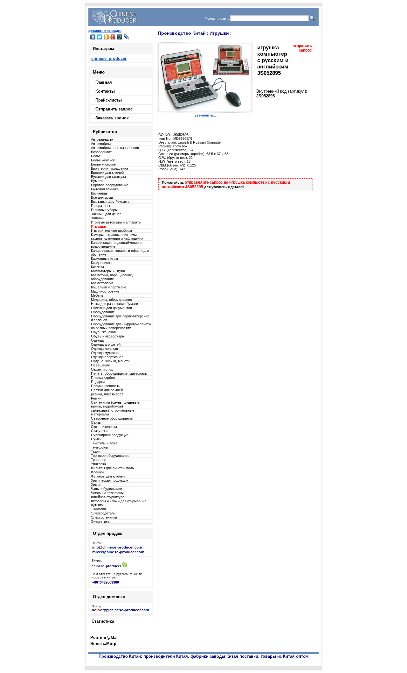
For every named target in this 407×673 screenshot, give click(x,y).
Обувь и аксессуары (108, 336)
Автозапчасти (102, 139)
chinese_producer (109, 58)
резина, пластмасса (107, 394)
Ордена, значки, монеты (110, 361)
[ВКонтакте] (93, 37)
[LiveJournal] (126, 37)
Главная (103, 82)
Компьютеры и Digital (108, 271)
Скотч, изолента (104, 427)
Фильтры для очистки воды (113, 468)
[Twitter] (99, 37)
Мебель (97, 295)
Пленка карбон (103, 377)
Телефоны (99, 447)
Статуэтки (99, 431)
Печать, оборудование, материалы (119, 373)
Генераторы (100, 206)
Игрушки (219, 33)
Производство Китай (182, 33)
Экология (98, 509)
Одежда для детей (106, 344)
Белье (96, 156)
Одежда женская (104, 349)
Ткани (95, 451)
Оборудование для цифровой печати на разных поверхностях (121, 326)
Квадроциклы (101, 263)
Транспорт (99, 460)
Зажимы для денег (106, 214)
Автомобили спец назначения (115, 148)
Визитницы (99, 193)
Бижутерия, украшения (109, 168)
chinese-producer (106, 566)
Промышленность (105, 386)
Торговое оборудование (110, 455)
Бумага (97, 181)
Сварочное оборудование (112, 418)
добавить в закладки (104, 30)
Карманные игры (104, 258)
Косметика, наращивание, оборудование (112, 277)
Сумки (96, 439)
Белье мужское (103, 164)
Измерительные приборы (111, 230)
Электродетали (103, 513)
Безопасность (102, 152)
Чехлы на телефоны (107, 493)
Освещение (100, 365)
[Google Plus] (113, 37)
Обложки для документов (111, 308)
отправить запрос (302, 48)
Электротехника (104, 517)
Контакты (105, 91)
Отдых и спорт (103, 369)
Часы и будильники (106, 489)
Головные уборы (104, 210)
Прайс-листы (108, 100)
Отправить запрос (114, 109)
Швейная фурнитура (107, 497)
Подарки (98, 382)
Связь (96, 422)
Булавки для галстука (108, 177)
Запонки (97, 218)
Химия (96, 484)
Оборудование (103, 312)
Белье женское (103, 160)
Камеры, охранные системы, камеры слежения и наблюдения (117, 236)
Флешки (97, 472)
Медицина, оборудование (111, 299)
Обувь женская (103, 332)
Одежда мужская (105, 353)
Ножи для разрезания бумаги (114, 304)
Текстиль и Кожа (104, 443)
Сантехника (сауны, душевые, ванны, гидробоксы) (115, 404)
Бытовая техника (105, 189)
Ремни (96, 398)
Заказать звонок (112, 118)
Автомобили (101, 143)
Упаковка (98, 464)
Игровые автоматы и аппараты (116, 222)
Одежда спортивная (107, 357)
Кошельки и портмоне (108, 287)
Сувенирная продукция (109, 435)
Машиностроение (105, 291)
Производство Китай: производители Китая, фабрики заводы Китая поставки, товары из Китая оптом (204, 656)
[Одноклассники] (106, 37)
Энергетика (100, 521)
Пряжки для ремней (107, 390)
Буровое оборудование (109, 185)
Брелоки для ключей (107, 172)
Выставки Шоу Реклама (110, 201)
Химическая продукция (109, 480)
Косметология (102, 283)
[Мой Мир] (119, 37)
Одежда (97, 340)
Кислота (97, 267)
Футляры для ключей (108, 476)
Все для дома (102, 197)
